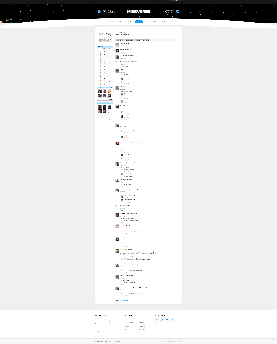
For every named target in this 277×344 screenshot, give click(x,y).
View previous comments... (126, 91)
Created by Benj (178, 341)
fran (121, 86)
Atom (125, 199)
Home (113, 21)
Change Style (170, 341)
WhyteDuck (123, 142)
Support (141, 322)
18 (111, 102)
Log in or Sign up (176, 0)
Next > (127, 300)
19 (111, 87)
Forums (122, 21)
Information (146, 40)
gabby (122, 147)
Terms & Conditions (144, 329)
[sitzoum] (100, 111)
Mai (121, 49)
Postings (138, 40)
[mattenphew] (100, 91)
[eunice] (109, 107)
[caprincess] (105, 107)
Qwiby (128, 218)
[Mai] (109, 96)
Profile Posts (120, 40)
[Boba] (105, 91)
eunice (122, 105)
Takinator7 (123, 61)
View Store (101, 2)
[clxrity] (105, 96)
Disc (121, 123)
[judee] (109, 91)
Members (142, 326)
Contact (127, 326)
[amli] (109, 111)
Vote (148, 21)
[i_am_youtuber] (100, 96)
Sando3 (125, 147)
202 (110, 36)
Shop (131, 21)
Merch (165, 21)
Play (139, 21)
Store (140, 319)
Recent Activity (129, 40)
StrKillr (122, 179)
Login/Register (129, 322)
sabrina (122, 66)
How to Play (128, 319)
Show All (110, 99)
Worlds (156, 21)
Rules (126, 329)
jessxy (121, 43)
